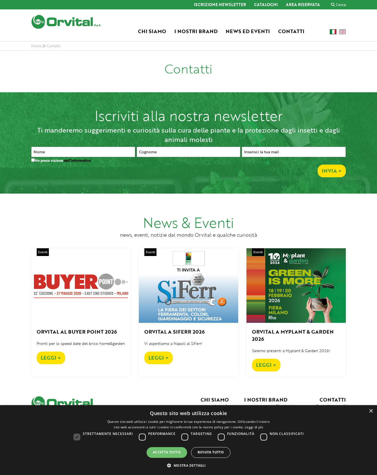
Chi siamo (152, 31)
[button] (188, 465)
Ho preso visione (63, 160)
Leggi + (51, 357)
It (333, 31)
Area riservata (303, 5)
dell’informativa (77, 160)
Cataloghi (266, 5)
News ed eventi (248, 31)
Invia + (332, 170)
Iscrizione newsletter (220, 5)
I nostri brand (195, 31)
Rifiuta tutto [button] (211, 452)
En (342, 31)
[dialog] (188, 440)
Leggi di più (254, 427)
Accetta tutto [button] (167, 452)
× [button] (371, 411)
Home (36, 46)
